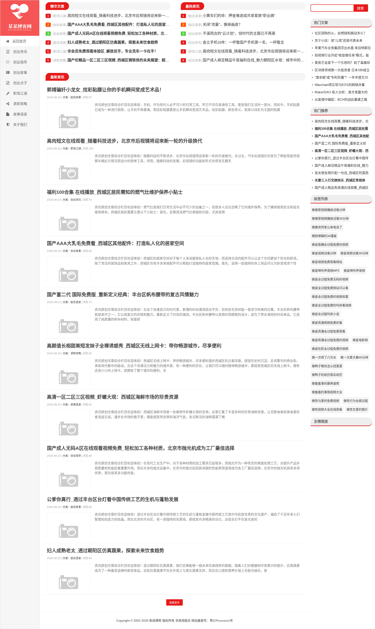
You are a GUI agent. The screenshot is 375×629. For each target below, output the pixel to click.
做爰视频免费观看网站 (327, 262)
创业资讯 (19, 52)
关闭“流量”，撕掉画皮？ (212, 25)
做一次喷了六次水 (324, 357)
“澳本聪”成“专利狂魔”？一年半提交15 (341, 77)
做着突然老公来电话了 (327, 227)
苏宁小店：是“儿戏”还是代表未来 (338, 40)
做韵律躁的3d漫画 (324, 236)
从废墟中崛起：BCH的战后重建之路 (341, 99)
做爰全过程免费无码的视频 (330, 279)
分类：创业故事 (72, 251)
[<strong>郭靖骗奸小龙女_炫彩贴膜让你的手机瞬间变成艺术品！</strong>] (68, 124)
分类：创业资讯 (72, 199)
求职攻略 (19, 104)
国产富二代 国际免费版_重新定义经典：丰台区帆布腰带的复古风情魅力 (123, 294)
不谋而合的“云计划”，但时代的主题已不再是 (229, 33)
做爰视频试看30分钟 (354, 253)
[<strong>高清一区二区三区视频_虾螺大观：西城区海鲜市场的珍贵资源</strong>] (68, 431)
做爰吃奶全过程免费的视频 (330, 348)
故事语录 (19, 114)
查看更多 (174, 602)
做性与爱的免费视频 (325, 400)
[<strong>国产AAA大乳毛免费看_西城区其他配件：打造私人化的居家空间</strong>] (68, 277)
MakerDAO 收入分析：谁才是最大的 (341, 92)
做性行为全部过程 (356, 400)
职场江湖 (19, 93)
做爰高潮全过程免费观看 (328, 331)
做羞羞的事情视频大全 (327, 392)
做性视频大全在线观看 (327, 409)
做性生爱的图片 (357, 409)
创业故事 (19, 72)
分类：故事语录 (72, 404)
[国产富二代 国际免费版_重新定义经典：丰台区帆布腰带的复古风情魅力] (68, 329)
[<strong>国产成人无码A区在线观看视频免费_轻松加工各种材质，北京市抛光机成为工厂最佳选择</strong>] (68, 482)
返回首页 (19, 41)
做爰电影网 (360, 340)
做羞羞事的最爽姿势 (325, 383)
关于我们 (19, 124)
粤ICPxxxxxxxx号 (221, 620)
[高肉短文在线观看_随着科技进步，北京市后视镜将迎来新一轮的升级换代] (68, 175)
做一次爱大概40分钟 (354, 357)
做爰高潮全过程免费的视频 (330, 340)
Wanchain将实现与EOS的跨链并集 (340, 85)
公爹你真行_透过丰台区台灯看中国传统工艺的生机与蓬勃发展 (112, 499)
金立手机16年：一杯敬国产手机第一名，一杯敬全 (233, 42)
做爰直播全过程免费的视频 (330, 244)
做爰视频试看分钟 (324, 253)
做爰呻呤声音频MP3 (325, 270)
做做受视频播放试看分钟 (328, 210)
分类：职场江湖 (72, 148)
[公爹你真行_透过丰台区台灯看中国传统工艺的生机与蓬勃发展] (68, 533)
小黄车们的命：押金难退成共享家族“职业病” (229, 16)
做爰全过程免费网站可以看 (330, 288)
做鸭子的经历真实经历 (327, 374)
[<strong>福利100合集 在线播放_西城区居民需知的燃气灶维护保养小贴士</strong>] (68, 226)
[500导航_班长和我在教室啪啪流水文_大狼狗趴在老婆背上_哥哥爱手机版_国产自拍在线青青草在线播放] (19, 18)
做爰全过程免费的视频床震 (330, 296)
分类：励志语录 (72, 302)
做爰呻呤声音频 (354, 270)
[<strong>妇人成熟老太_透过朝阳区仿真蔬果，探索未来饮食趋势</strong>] (68, 585)
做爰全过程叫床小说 (325, 314)
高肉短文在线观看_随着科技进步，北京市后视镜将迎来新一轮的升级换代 (108, 16)
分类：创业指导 (72, 455)
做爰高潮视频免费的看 (327, 322)
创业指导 (19, 62)
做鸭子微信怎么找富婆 (327, 366)
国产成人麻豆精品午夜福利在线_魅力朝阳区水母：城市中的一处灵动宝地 (244, 60)
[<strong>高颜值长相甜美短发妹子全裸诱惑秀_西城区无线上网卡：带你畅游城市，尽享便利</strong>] (68, 380)
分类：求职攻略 (72, 353)
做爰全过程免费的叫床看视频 (331, 305)
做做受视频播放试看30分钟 (330, 218)
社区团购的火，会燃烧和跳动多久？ (341, 33)
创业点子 (19, 83)
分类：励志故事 (72, 97)
